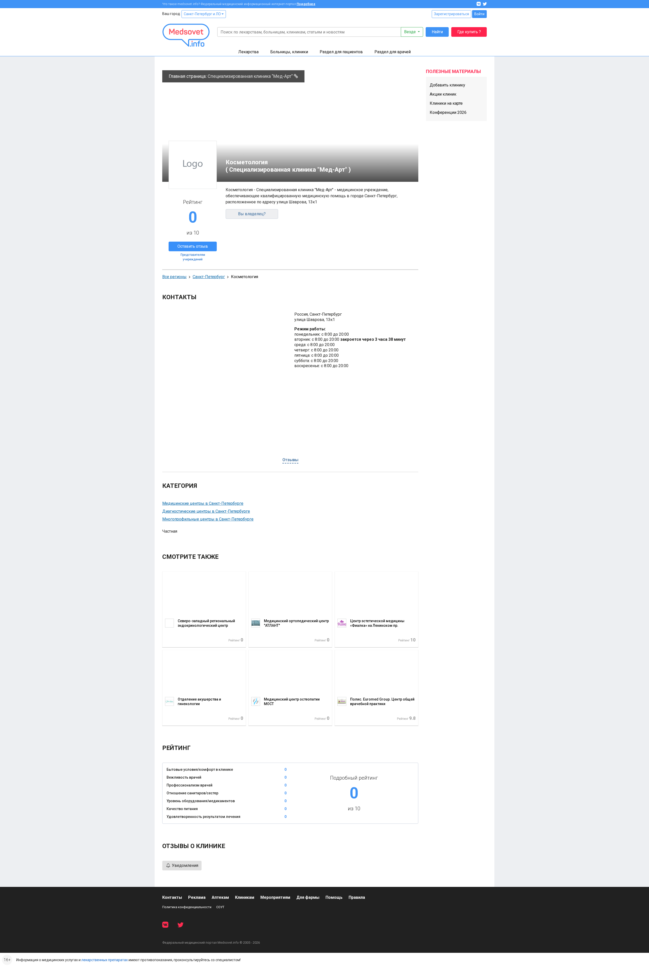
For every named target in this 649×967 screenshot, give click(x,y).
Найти (437, 31)
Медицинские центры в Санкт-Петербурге (202, 503)
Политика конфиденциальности (186, 907)
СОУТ (220, 907)
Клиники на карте (446, 103)
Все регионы (174, 276)
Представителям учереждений (193, 257)
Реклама (197, 897)
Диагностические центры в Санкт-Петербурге (206, 511)
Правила (357, 897)
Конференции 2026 (448, 112)
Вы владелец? (252, 213)
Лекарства (248, 51)
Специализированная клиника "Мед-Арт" (251, 76)
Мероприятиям (275, 897)
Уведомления (184, 865)
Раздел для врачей (392, 51)
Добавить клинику (447, 85)
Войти (479, 14)
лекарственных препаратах (104, 960)
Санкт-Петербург (209, 276)
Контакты (172, 897)
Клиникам (244, 897)
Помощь (334, 897)
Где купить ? (469, 31)
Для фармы (307, 897)
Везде (410, 31)
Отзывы (290, 459)
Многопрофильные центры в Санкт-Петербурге (208, 519)
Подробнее (306, 4)
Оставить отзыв (192, 246)
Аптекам (220, 897)
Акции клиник (443, 94)
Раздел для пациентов (341, 51)
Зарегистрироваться (451, 14)
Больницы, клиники (289, 51)
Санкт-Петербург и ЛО (203, 14)
